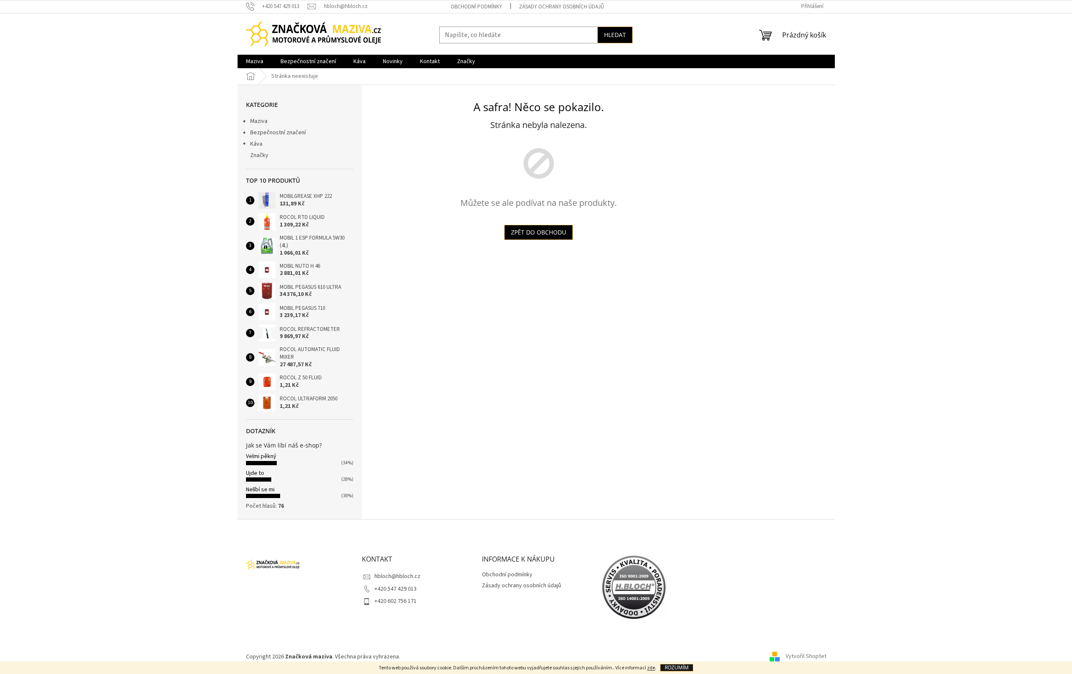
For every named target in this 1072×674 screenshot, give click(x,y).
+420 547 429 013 (395, 589)
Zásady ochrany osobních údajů (561, 7)
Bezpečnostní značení (278, 132)
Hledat (615, 35)
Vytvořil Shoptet (806, 657)
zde (651, 667)
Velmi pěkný (261, 456)
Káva (256, 144)
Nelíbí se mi (260, 489)
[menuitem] (255, 61)
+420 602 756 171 (395, 601)
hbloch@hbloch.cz (397, 576)
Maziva (258, 121)
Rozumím (677, 667)
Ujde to (255, 473)
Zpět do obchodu (538, 232)
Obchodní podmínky (476, 7)
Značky (259, 155)
